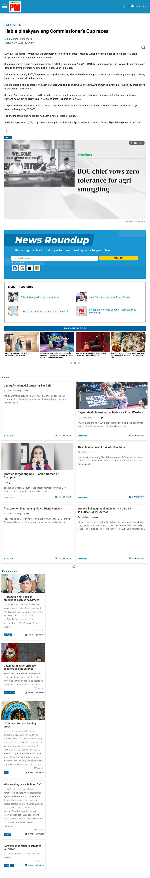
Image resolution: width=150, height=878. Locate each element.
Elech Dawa (84, 517)
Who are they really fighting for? (22, 784)
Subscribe (141, 6)
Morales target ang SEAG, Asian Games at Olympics (31, 475)
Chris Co (83, 452)
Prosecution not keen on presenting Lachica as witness (21, 598)
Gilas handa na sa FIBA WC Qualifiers (101, 447)
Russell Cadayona (13, 391)
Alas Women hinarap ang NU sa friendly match (33, 508)
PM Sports (12, 24)
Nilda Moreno (11, 38)
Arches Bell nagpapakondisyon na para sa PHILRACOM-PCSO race (104, 510)
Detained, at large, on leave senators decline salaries (20, 667)
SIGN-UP (118, 258)
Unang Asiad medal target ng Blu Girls (27, 385)
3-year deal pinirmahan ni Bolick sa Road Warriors (110, 412)
